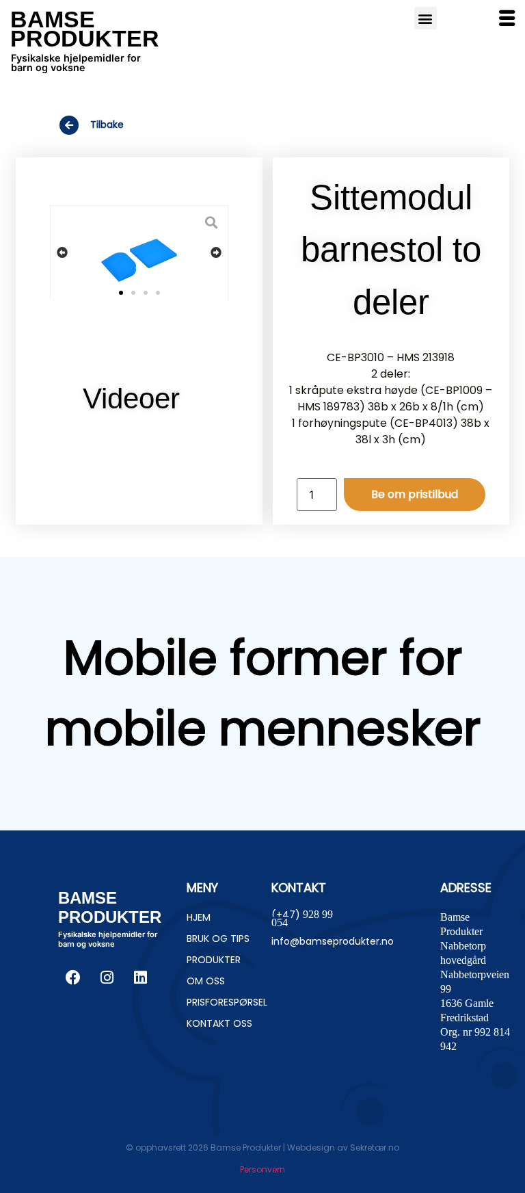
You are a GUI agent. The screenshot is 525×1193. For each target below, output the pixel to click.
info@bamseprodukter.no (332, 941)
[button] (62, 252)
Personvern (262, 1169)
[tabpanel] (139, 447)
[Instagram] (107, 977)
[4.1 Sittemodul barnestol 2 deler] (139, 255)
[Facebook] (73, 977)
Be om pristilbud (414, 494)
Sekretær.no (374, 1147)
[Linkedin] (140, 977)
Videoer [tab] (131, 398)
